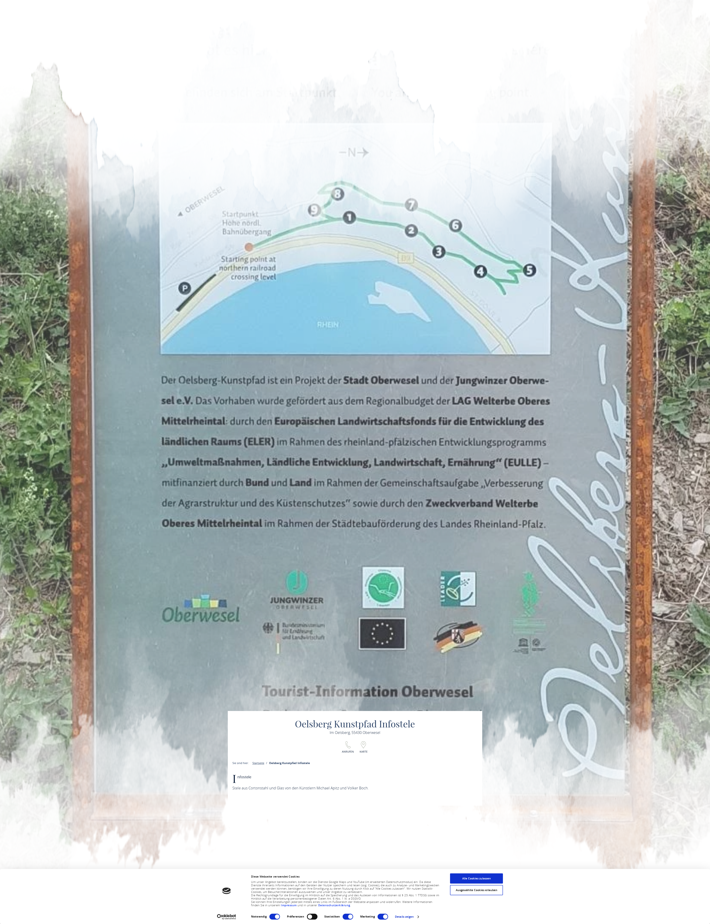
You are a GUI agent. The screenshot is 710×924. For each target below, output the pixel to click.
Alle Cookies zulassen (476, 878)
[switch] (312, 917)
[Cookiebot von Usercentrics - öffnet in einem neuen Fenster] (226, 917)
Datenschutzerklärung (334, 905)
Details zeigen (404, 917)
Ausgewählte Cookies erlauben (476, 890)
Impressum (289, 905)
